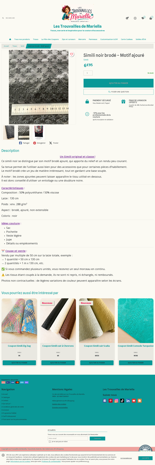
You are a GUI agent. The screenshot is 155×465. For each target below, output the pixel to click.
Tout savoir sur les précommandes (14, 419)
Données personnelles (60, 407)
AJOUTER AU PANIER (118, 83)
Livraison (5, 410)
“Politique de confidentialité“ (51, 461)
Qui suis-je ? (6, 404)
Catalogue (6, 397)
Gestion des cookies (59, 404)
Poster (55, 143)
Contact (5, 400)
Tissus (15, 46)
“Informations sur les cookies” (20, 461)
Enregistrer (41, 143)
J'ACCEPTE (145, 458)
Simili (22, 46)
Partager (26, 143)
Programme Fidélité (9, 413)
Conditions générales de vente (13, 407)
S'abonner (97, 438)
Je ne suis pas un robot (59, 441)
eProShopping (58, 449)
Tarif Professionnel (9, 416)
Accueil (6, 46)
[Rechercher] (3, 18)
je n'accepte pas (126, 458)
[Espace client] (135, 18)
